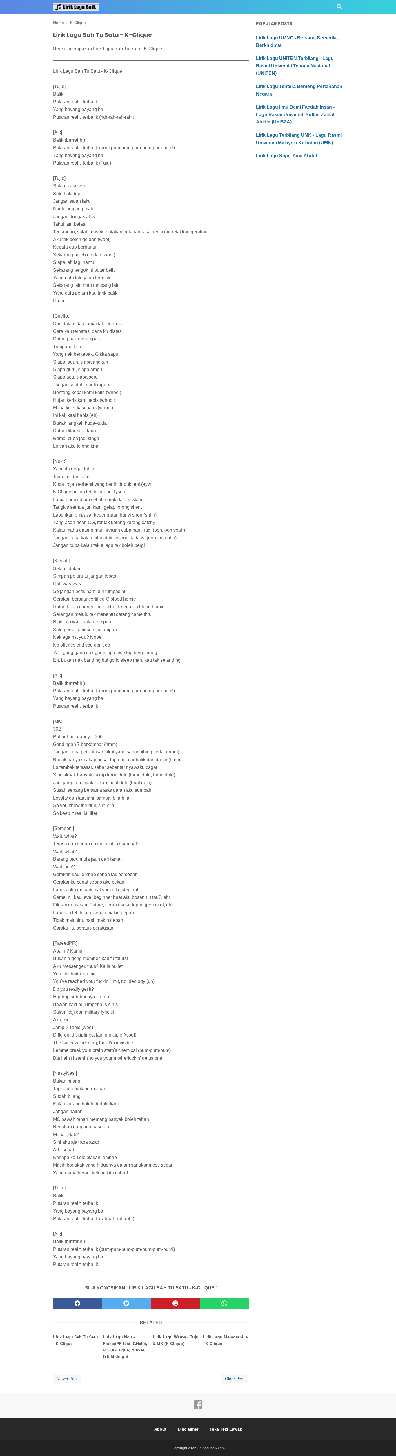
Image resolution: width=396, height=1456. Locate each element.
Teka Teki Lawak (226, 1429)
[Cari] (339, 8)
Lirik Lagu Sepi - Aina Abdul (286, 155)
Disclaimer (188, 1429)
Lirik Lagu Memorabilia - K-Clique (225, 1340)
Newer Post (67, 1378)
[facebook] (77, 1303)
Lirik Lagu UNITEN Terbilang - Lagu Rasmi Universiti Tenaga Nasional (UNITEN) (295, 66)
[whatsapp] (224, 1303)
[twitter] (126, 1303)
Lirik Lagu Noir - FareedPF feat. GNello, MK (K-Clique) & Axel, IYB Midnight (125, 1347)
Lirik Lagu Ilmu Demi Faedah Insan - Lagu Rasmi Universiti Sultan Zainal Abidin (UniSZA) (295, 114)
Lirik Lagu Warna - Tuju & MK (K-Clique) (176, 1340)
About (160, 1429)
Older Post (234, 1378)
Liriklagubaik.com (211, 1448)
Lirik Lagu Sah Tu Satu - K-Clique (75, 1340)
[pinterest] (175, 1303)
